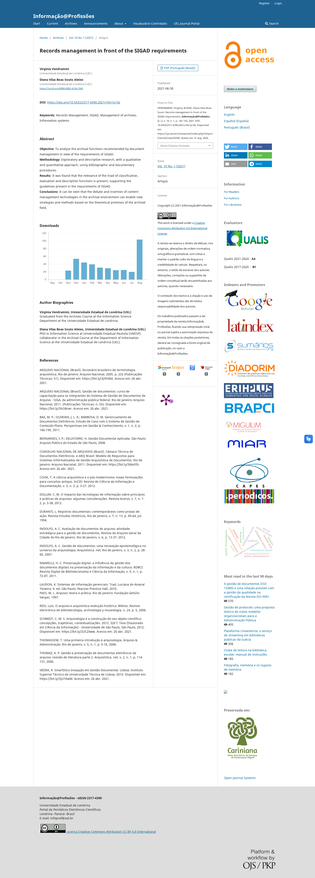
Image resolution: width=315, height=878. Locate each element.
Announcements (96, 23)
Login (278, 3)
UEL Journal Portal (187, 23)
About (119, 23)
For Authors (231, 198)
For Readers (231, 192)
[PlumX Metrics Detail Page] (166, 399)
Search (273, 23)
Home (44, 38)
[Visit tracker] (225, 692)
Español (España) (236, 121)
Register (264, 3)
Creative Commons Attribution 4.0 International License (182, 228)
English (229, 114)
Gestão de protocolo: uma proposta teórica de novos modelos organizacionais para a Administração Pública (249, 613)
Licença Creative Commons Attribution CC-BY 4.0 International (111, 832)
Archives (71, 23)
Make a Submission (240, 89)
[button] (236, 147)
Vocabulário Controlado (150, 23)
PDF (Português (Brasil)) (179, 68)
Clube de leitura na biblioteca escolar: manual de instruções (245, 652)
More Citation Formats (174, 146)
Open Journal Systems (240, 778)
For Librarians (233, 205)
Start (36, 23)
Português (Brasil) (237, 127)
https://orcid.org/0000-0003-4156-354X (61, 88)
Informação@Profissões (63, 15)
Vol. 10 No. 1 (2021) (81, 38)
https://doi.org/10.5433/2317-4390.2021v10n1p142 (83, 102)
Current (52, 23)
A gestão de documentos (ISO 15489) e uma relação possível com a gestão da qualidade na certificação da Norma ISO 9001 (249, 590)
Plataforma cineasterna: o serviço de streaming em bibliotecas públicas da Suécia (248, 635)
